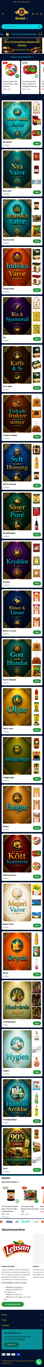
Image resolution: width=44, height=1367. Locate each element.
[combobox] (22, 26)
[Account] (37, 14)
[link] (36, 108)
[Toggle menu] (3, 14)
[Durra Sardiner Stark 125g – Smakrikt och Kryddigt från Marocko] (30, 70)
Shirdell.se (10, 1361)
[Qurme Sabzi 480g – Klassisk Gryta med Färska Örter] (30, 1195)
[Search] (39, 26)
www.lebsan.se (18, 1287)
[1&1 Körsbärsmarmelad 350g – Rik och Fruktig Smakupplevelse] (11, 1195)
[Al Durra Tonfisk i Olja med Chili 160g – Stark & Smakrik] (11, 70)
